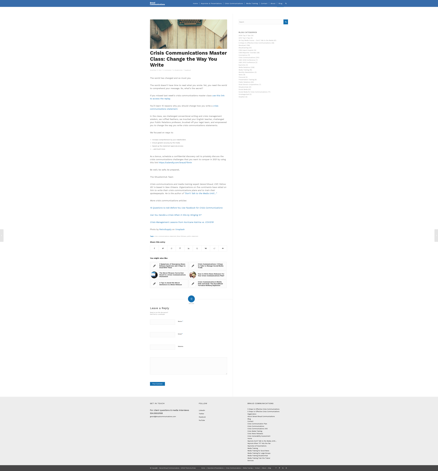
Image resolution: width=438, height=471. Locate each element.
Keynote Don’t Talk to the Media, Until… (262, 441)
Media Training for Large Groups (259, 453)
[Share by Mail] (223, 248)
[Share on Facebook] (154, 248)
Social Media (243, 89)
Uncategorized (244, 94)
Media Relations (244, 67)
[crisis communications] (188, 34)
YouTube (202, 420)
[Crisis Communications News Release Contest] (2, 235)
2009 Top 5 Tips (244, 35)
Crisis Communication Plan (257, 424)
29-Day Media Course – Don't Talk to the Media (256, 40)
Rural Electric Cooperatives (248, 84)
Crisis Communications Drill (258, 429)
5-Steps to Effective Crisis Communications (255, 43)
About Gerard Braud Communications (261, 416)
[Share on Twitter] (163, 248)
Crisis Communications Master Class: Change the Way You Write (188, 59)
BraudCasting (243, 48)
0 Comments (167, 70)
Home (250, 438)
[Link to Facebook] (276, 468)
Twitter (201, 414)
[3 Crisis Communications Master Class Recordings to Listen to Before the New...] (436, 235)
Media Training (244, 70)
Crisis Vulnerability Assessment (259, 436)
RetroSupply (165, 229)
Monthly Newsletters (246, 72)
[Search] (286, 3)
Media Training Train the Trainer (259, 458)
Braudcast (242, 45)
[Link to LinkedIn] (283, 468)
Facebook (202, 417)
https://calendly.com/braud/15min (175, 162)
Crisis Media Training (255, 431)
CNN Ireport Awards (246, 50)
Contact (250, 421)
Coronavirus (243, 55)
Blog (249, 419)
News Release (181, 236)
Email (180, 334)
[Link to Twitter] (279, 468)
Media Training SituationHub (258, 455)
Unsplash (180, 229)
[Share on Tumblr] (197, 248)
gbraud (188, 70)
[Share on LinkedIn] (188, 248)
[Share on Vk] (205, 248)
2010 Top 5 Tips (244, 38)
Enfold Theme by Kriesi (188, 468)
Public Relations (244, 82)
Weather (242, 97)
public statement (192, 236)
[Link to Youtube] (286, 468)
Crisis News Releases (255, 433)
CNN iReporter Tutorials (247, 52)
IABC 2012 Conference (247, 62)
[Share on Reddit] (214, 248)
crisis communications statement (165, 236)
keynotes (242, 65)
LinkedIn (202, 410)
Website (180, 346)
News (241, 75)
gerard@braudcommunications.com (163, 416)
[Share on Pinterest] (180, 248)
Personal (242, 77)
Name (180, 321)
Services (251, 460)
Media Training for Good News (258, 451)
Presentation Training (246, 79)
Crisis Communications (247, 57)
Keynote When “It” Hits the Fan (259, 443)
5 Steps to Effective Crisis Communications (263, 409)
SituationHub (178, 70)
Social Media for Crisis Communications (253, 92)
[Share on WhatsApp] (171, 248)
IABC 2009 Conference (247, 60)
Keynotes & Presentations (257, 446)
